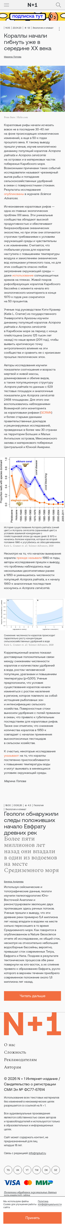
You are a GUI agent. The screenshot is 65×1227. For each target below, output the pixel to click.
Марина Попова (12, 56)
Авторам (12, 1067)
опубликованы (14, 194)
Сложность (15, 1052)
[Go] (6, 4)
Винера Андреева (14, 881)
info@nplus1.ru (37, 1153)
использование (23, 275)
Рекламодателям (20, 1059)
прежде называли (29, 558)
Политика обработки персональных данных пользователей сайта (30, 1193)
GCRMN (46, 412)
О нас (9, 1044)
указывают (11, 755)
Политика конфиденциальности (50, 1203)
